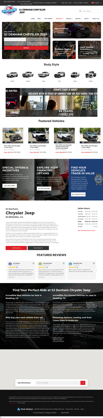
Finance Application (58, 337)
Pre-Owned (48, 18)
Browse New (63, 33)
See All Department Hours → (87, 230)
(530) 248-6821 (26, 1)
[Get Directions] (82, 383)
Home (33, 18)
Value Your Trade (57, 339)
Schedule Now (63, 53)
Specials (59, 18)
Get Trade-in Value (78, 194)
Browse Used (88, 53)
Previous (12, 104)
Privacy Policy (69, 409)
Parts (86, 18)
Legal (81, 409)
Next (95, 104)
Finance (68, 18)
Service (77, 18)
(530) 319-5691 (11, 1)
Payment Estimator (58, 341)
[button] (7, 270)
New (39, 18)
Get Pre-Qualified (44, 188)
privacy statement (13, 403)
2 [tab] (52, 115)
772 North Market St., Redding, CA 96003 (44, 3)
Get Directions (16, 248)
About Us (95, 18)
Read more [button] (12, 277)
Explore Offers (9, 185)
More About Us (38, 248)
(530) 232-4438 (28, 4)
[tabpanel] (13, 141)
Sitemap (76, 409)
